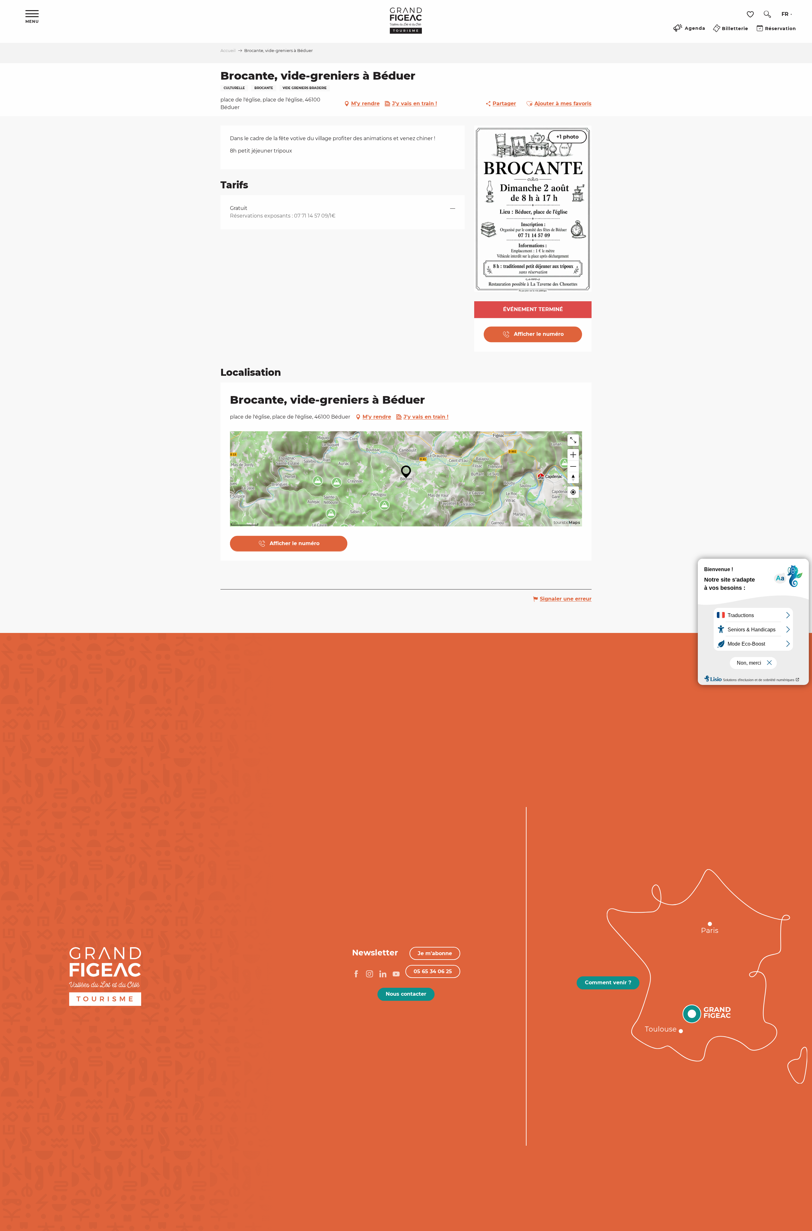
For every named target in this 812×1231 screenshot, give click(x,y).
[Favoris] (751, 14)
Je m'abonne (435, 953)
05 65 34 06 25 (433, 971)
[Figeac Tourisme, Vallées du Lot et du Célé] (405, 25)
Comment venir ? (608, 983)
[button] (767, 14)
